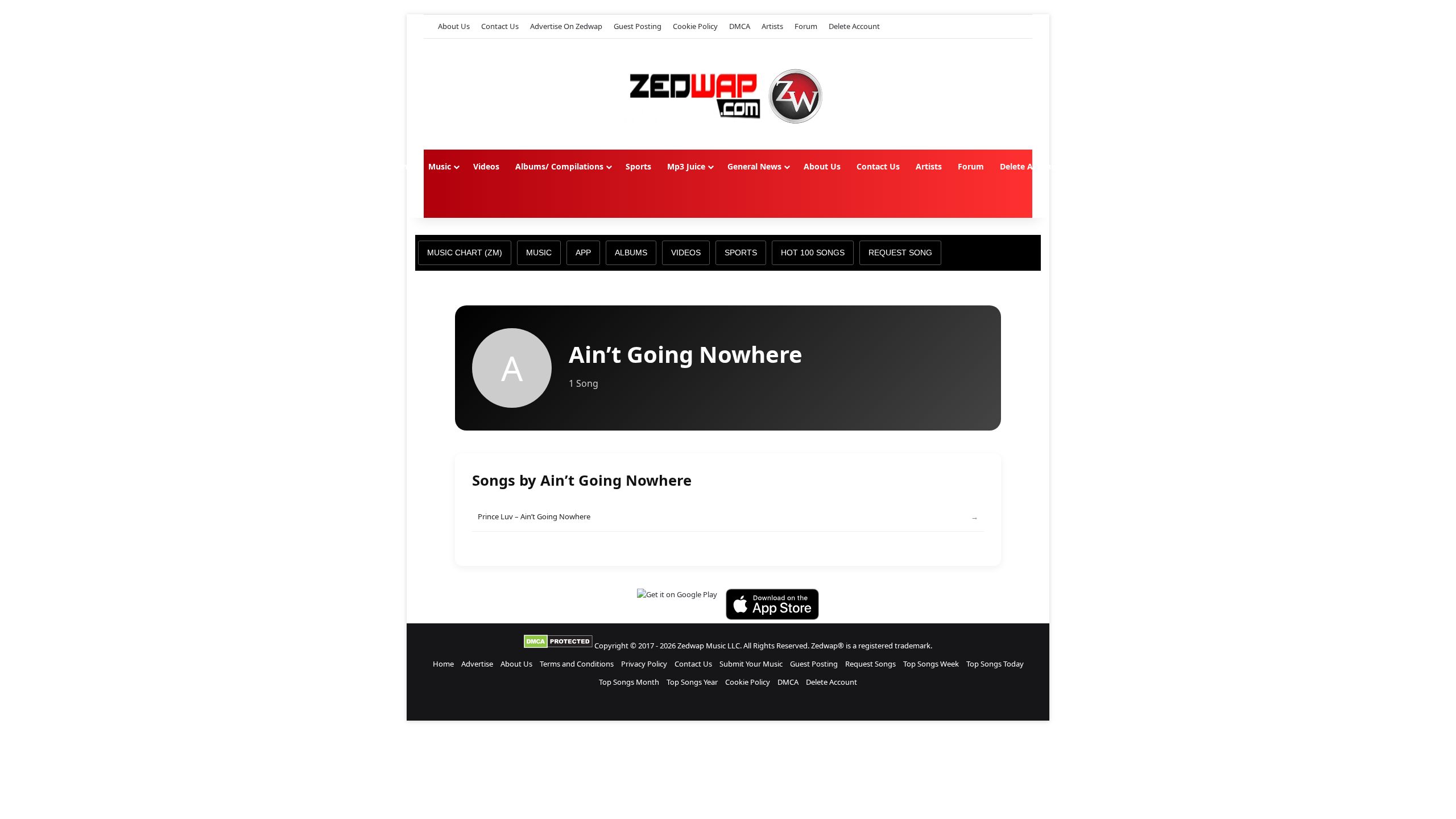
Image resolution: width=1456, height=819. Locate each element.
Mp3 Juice (686, 166)
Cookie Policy (695, 26)
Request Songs (870, 664)
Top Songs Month (629, 682)
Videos (486, 166)
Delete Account (854, 26)
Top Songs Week (931, 664)
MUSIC (539, 252)
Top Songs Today (995, 664)
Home (400, 166)
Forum (806, 26)
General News (754, 166)
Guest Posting (637, 26)
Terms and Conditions (577, 664)
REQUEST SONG (900, 252)
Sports (638, 166)
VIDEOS (686, 252)
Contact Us (500, 26)
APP (583, 252)
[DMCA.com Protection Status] (558, 645)
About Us (454, 26)
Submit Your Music (751, 664)
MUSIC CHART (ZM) (464, 252)
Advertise (477, 664)
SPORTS (741, 252)
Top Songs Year (692, 682)
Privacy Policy (644, 664)
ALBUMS (631, 252)
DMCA (739, 26)
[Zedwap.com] (728, 94)
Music (439, 166)
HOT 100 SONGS (813, 252)
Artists (772, 26)
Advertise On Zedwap (566, 26)
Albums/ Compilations (559, 166)
